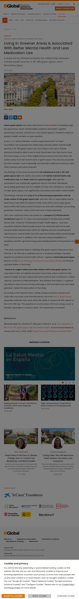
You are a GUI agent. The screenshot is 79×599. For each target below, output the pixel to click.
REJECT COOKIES (39, 596)
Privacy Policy (14, 587)
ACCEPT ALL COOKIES (13, 596)
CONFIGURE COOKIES (66, 596)
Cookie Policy (68, 584)
